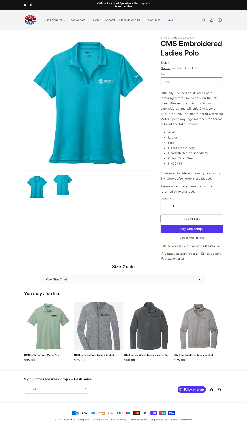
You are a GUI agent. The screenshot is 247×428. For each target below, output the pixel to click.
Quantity (166, 198)
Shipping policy (159, 419)
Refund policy (100, 419)
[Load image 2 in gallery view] (63, 187)
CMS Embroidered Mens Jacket (193, 355)
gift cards (209, 245)
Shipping (166, 68)
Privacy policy (118, 419)
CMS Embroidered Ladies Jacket (94, 355)
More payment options (192, 237)
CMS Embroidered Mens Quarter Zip (146, 355)
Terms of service (138, 419)
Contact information (181, 419)
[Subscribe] (85, 389)
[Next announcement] (162, 4)
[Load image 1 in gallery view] (37, 187)
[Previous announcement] (85, 4)
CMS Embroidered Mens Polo (42, 355)
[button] (54, 20)
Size (163, 74)
